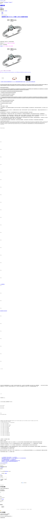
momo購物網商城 (2, 284)
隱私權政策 (28, 509)
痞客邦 (6, 471)
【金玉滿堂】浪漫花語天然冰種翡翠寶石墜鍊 (6, 81)
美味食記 (6, 473)
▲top (1, 474)
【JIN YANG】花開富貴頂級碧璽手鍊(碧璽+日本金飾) (18, 81)
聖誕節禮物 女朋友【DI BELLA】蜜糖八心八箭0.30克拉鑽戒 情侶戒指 (15, 16)
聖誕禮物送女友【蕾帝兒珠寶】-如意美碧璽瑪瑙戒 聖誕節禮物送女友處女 (11, 460)
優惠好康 (2, 5)
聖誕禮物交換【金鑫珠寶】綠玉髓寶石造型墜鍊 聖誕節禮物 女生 (10, 461)
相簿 (2, 12)
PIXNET (19, 509)
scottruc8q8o (1, 467)
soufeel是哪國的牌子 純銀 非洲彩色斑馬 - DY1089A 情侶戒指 (9, 457)
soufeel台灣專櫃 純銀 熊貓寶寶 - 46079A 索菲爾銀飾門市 (8, 459)
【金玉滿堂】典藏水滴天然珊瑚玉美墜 (30, 81)
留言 (7, 471)
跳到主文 (1, 7)
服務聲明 (31, 509)
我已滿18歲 (2, 517)
